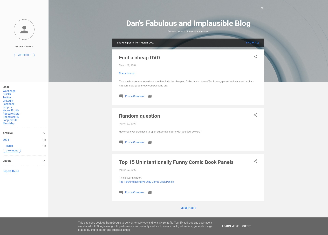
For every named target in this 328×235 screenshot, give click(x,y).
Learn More (230, 226)
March (9, 145)
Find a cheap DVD (139, 58)
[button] (255, 57)
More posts (188, 208)
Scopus (7, 107)
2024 (6, 139)
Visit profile (24, 55)
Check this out (127, 73)
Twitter (7, 97)
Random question (139, 116)
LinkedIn (8, 100)
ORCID (7, 94)
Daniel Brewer (24, 46)
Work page (9, 91)
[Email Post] (150, 97)
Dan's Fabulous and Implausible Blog (188, 23)
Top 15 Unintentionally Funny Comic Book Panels (176, 162)
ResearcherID (11, 117)
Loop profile (10, 120)
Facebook (9, 104)
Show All (252, 42)
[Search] (262, 9)
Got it (246, 226)
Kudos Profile (11, 110)
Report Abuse (11, 171)
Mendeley (9, 123)
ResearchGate (11, 113)
